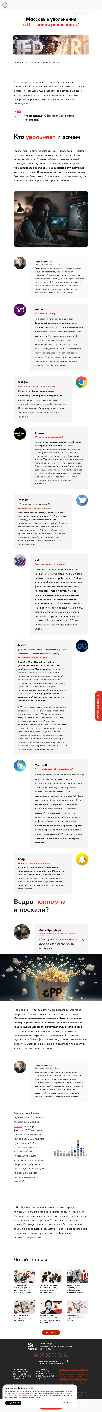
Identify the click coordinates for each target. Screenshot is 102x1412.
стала (48, 1207)
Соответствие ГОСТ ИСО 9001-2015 (74, 1378)
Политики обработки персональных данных (19, 1395)
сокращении (35, 1228)
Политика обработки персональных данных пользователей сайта (73, 1375)
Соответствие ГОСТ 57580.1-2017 (73, 1381)
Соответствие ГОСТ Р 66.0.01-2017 (73, 1383)
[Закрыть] (99, 1401)
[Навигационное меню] (98, 5)
